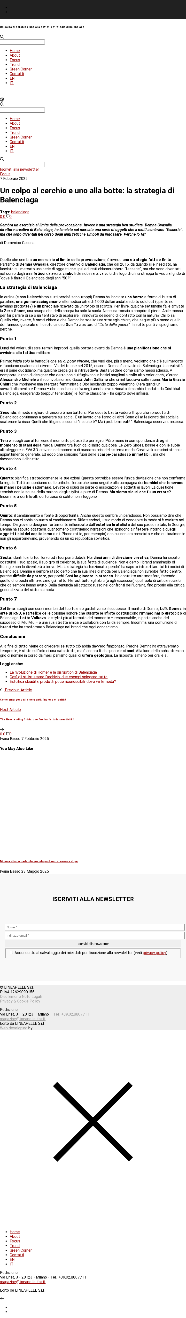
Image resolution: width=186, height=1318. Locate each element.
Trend (15, 64)
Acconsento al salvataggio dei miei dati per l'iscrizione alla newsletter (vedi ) (90, 952)
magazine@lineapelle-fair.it (23, 1019)
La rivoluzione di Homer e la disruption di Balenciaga (53, 672)
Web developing (13, 1028)
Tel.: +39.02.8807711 (71, 1014)
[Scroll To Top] (2, 1298)
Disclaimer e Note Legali (21, 996)
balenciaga (20, 212)
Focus (15, 60)
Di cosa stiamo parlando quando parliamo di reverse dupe (39, 861)
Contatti (17, 73)
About (15, 55)
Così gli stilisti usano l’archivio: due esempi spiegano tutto (59, 677)
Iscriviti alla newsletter (19, 169)
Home (15, 50)
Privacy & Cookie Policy (20, 1001)
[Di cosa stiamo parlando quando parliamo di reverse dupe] (82, 851)
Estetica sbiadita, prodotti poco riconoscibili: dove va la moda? (63, 681)
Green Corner (21, 69)
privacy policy (154, 952)
